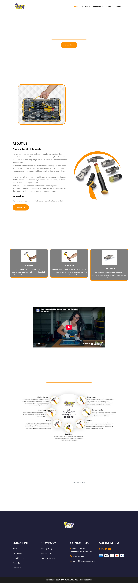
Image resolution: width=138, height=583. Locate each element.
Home (76, 6)
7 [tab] (79, 282)
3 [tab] (67, 282)
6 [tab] (76, 282)
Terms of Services (48, 558)
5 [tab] (73, 282)
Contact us (119, 6)
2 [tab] (64, 282)
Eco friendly (85, 6)
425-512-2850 (78, 556)
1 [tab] (61, 282)
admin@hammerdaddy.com (84, 561)
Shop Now (69, 45)
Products (109, 6)
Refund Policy (46, 553)
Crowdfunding (98, 6)
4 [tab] (70, 282)
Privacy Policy (46, 549)
